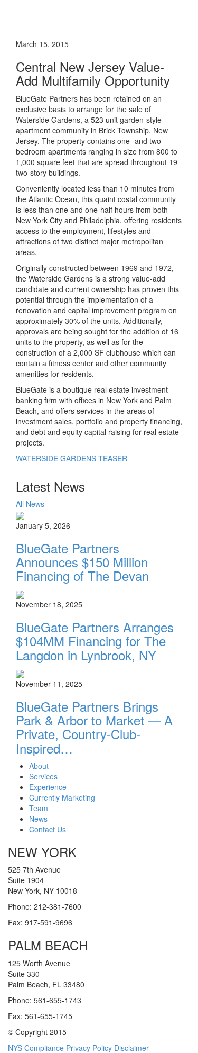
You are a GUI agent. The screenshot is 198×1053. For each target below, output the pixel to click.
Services (43, 776)
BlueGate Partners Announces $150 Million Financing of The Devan (82, 562)
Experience (48, 787)
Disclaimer (131, 1047)
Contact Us (47, 829)
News (38, 818)
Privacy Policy (89, 1047)
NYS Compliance (36, 1047)
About (39, 765)
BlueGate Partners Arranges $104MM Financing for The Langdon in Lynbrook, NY (95, 641)
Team (38, 808)
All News (30, 503)
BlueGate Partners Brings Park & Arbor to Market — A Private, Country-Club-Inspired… (94, 727)
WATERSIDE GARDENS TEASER (71, 458)
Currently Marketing (62, 797)
